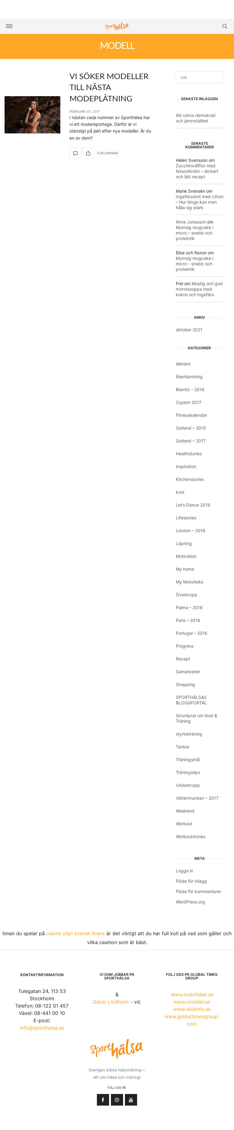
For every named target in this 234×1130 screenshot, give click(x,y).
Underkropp (188, 785)
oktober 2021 (189, 329)
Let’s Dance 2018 (193, 504)
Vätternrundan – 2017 (197, 798)
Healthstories (189, 453)
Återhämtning (189, 376)
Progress (184, 646)
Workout (184, 823)
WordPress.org (190, 901)
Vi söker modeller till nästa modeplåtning (108, 88)
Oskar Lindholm (111, 1002)
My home (185, 569)
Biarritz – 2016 (190, 389)
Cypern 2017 (188, 402)
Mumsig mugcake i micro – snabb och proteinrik (194, 233)
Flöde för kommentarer (198, 891)
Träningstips (188, 772)
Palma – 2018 (189, 607)
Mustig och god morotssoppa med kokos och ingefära (199, 289)
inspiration (186, 466)
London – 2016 (190, 530)
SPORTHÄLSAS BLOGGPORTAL (191, 700)
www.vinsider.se (191, 1002)
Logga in (184, 870)
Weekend (185, 810)
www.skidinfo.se (192, 1009)
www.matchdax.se (192, 994)
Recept (183, 658)
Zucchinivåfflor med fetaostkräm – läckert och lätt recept (197, 171)
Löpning (184, 543)
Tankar (183, 746)
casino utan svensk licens (75, 933)
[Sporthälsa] (117, 26)
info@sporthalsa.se (42, 1028)
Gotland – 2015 (191, 428)
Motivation (186, 556)
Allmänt (183, 363)
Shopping (185, 684)
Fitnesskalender (191, 415)
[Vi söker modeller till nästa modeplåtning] (32, 114)
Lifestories (186, 517)
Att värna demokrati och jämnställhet (195, 118)
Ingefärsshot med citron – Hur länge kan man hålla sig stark (199, 202)
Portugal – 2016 (191, 633)
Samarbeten (188, 671)
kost (180, 492)
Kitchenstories (190, 479)
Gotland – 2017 (191, 440)
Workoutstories (190, 836)
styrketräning (189, 733)
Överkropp (186, 594)
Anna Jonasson (191, 221)
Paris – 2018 (188, 620)
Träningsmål (188, 759)
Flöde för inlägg (191, 881)
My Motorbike (189, 581)
